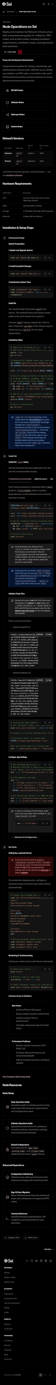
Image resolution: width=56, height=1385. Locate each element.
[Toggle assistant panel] (48, 4)
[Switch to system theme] (40, 1375)
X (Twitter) (8, 1341)
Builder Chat (9, 1282)
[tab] (20, 479)
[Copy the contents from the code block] (45, 257)
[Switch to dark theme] (50, 1375)
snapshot (24, 873)
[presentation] (31, 258)
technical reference (14, 175)
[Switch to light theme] (45, 1375)
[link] (28, 1107)
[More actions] (52, 4)
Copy (49, 634)
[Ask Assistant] (49, 257)
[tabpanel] (31, 537)
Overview (6, 22)
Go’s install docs (35, 420)
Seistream (8, 1329)
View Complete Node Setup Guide (16, 1077)
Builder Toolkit (9, 1278)
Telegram (8, 1350)
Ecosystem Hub (10, 1299)
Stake (6, 1313)
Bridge (7, 1308)
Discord (7, 1345)
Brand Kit (8, 1359)
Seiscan (7, 1324)
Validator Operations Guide (24, 611)
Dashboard (8, 1294)
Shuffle (40, 634)
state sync (45, 870)
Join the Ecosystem (12, 1303)
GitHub (7, 1273)
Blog (6, 1355)
